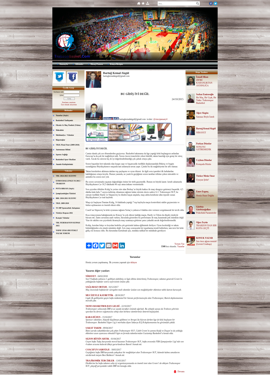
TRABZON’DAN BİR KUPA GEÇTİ (206, 227)
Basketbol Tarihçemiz (64, 120)
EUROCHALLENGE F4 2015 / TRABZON (68, 182)
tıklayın (133, 262)
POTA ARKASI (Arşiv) (65, 189)
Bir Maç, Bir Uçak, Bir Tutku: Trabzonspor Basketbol (206, 100)
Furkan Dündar (203, 143)
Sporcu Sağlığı (62, 155)
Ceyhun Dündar (204, 160)
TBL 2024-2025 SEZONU (66, 176)
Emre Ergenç (202, 191)
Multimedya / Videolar (65, 135)
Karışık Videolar (62, 218)
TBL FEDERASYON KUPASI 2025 (68, 224)
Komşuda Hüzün (203, 164)
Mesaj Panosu (97, 64)
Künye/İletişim (116, 64)
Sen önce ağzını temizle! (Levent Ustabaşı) (206, 242)
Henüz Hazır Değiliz (205, 195)
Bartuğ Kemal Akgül (206, 128)
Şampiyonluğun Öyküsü (66, 193)
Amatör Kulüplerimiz (64, 164)
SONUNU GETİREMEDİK (203, 148)
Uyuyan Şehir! (202, 180)
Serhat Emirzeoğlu (205, 94)
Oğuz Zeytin (202, 222)
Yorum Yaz (179, 244)
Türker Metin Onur (205, 176)
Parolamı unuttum (68, 102)
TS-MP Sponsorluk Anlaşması (68, 208)
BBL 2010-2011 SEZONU (66, 198)
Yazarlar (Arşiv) (62, 115)
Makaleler (60, 130)
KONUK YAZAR (204, 238)
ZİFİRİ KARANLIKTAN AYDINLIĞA (204, 83)
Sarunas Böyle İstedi (205, 117)
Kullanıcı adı (58, 92)
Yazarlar (180, 246)
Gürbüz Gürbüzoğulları (203, 208)
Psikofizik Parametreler (206, 213)
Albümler (79, 64)
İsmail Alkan (202, 77)
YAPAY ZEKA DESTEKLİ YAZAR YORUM (67, 231)
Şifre (61, 95)
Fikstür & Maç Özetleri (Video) (68, 125)
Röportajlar (60, 140)
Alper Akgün (202, 113)
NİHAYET (201, 132)
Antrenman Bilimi (63, 150)
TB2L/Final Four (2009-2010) (67, 145)
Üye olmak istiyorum (69, 105)
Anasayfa (64, 64)
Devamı (180, 371)
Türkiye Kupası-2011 (64, 213)
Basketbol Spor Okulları (66, 159)
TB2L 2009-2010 (62, 203)
